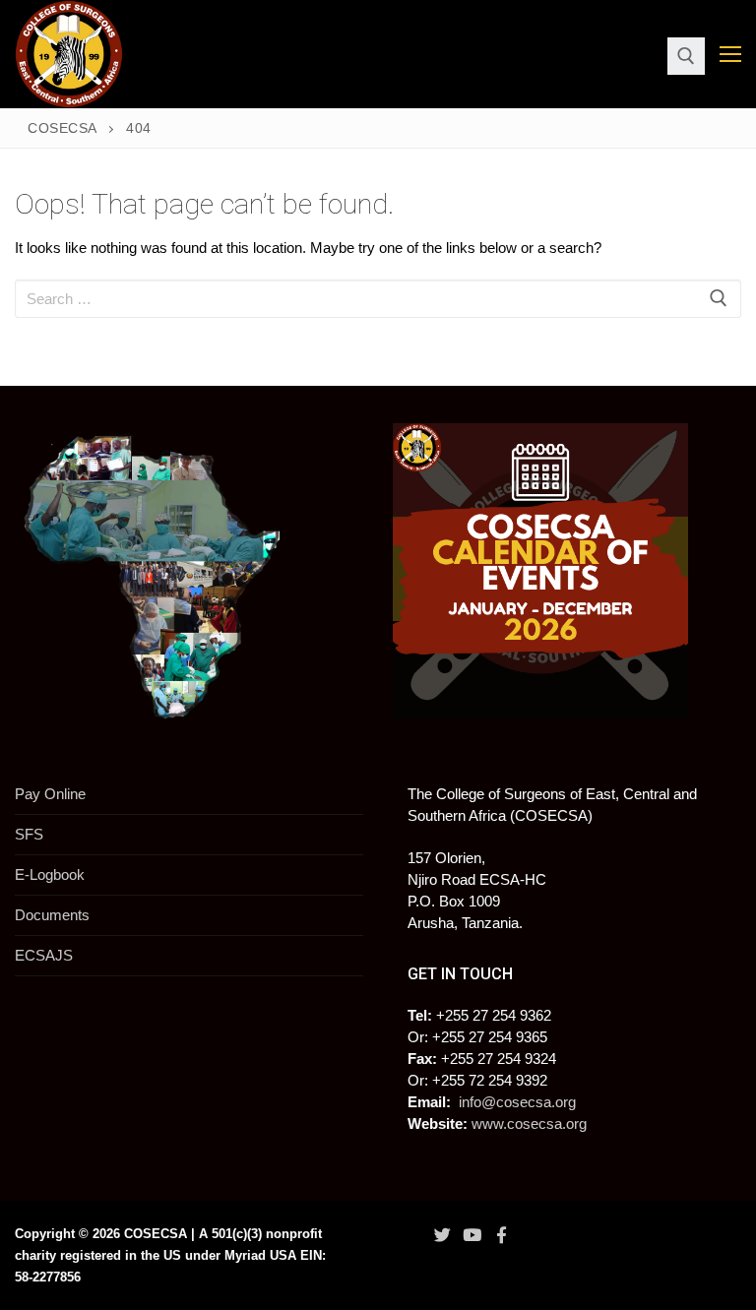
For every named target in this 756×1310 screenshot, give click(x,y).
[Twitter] (442, 1235)
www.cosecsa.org (529, 1123)
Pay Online (50, 793)
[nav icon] (730, 54)
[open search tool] (686, 56)
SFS (29, 834)
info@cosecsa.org (517, 1101)
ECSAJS (44, 955)
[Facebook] (502, 1235)
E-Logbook (50, 874)
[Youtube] (471, 1235)
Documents (52, 914)
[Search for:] (378, 299)
